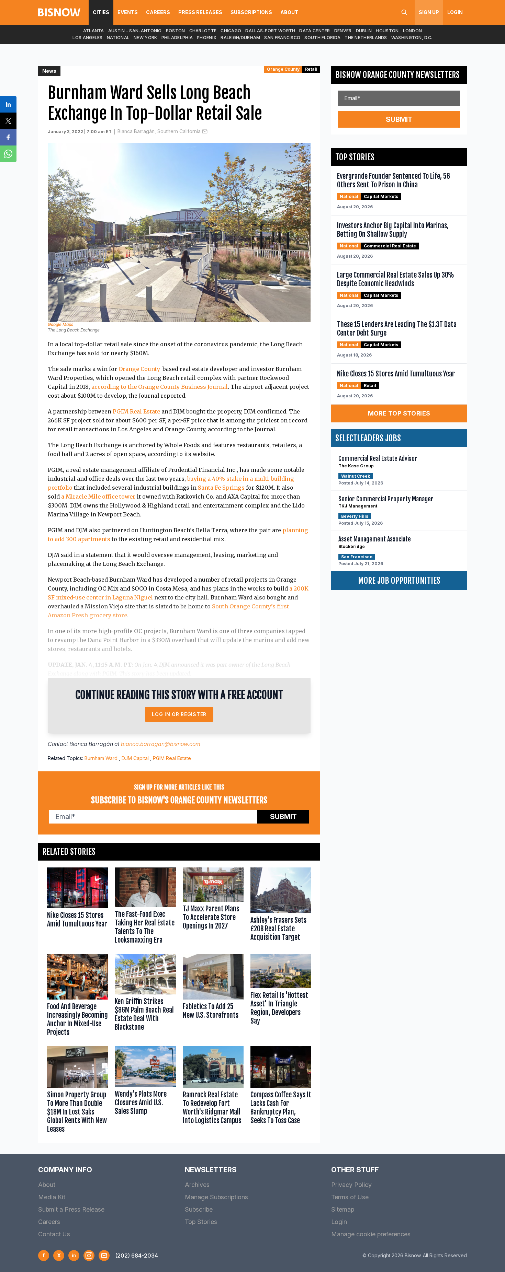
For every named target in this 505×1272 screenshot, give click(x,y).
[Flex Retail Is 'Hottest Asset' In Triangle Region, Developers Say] (281, 996)
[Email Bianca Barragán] (204, 131)
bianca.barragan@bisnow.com (160, 743)
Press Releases (200, 12)
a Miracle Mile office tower (98, 496)
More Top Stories (399, 413)
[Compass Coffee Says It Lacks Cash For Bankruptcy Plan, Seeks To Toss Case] (281, 1091)
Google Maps (60, 324)
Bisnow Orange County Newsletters (397, 75)
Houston (387, 30)
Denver (343, 30)
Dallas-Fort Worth (270, 30)
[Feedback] (104, 1255)
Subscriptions (251, 12)
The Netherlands (366, 37)
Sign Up (429, 12)
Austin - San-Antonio (135, 30)
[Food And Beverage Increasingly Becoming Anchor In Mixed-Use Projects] (77, 996)
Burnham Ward (101, 758)
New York (145, 37)
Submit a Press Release (71, 1209)
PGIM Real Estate (136, 411)
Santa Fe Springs (221, 487)
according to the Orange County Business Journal (159, 386)
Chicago (231, 30)
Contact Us (54, 1234)
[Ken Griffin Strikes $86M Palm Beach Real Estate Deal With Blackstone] (145, 996)
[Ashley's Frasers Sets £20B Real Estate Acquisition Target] (281, 907)
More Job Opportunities (399, 580)
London (412, 30)
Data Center (314, 30)
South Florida (322, 37)
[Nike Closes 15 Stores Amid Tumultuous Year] (77, 907)
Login (455, 12)
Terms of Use (350, 1197)
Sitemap (342, 1209)
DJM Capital (135, 758)
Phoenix (206, 37)
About (289, 12)
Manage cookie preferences (371, 1234)
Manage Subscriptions (216, 1197)
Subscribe (199, 1209)
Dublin (364, 30)
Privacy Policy (351, 1184)
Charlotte (203, 30)
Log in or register (179, 714)
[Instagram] (88, 1255)
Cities (101, 12)
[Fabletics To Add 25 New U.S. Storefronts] (213, 996)
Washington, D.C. (412, 37)
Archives (197, 1184)
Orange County (283, 69)
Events (127, 12)
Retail (311, 69)
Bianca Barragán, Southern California (159, 131)
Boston (175, 30)
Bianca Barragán (91, 743)
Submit (283, 817)
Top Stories (201, 1221)
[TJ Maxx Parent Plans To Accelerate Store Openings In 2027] (213, 907)
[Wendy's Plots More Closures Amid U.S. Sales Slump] (145, 1091)
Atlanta (93, 30)
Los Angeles (87, 37)
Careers (158, 12)
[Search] (404, 12)
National (118, 37)
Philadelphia (177, 37)
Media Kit (51, 1197)
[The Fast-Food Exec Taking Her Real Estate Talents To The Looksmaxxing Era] (145, 907)
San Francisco (282, 37)
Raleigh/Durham (240, 37)
